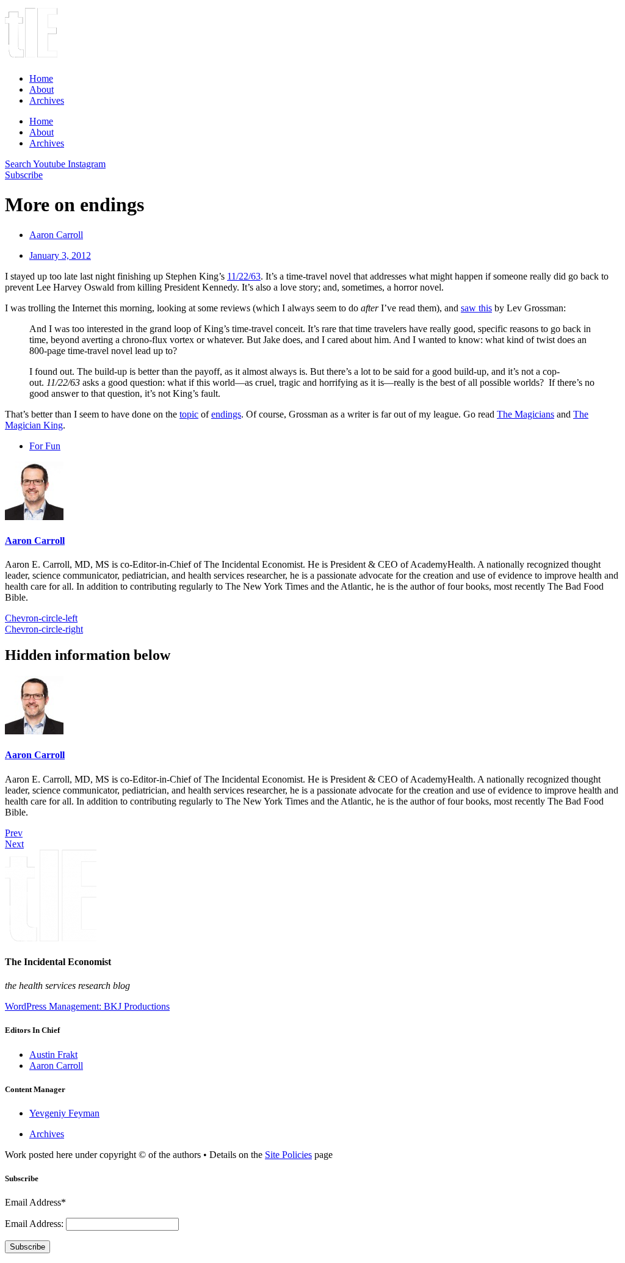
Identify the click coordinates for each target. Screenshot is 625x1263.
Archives (46, 100)
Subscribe (27, 1246)
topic (188, 414)
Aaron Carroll (35, 540)
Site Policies (288, 1154)
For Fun (44, 446)
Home (41, 78)
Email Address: (35, 1223)
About (41, 89)
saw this (476, 308)
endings (226, 414)
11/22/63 (244, 276)
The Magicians (525, 414)
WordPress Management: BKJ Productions (87, 1006)
